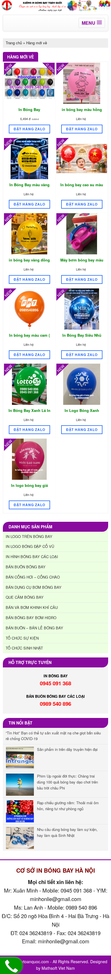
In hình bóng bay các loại (32, 556)
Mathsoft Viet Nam (58, 968)
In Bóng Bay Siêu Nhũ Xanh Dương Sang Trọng (82, 338)
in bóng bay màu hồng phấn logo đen (82, 112)
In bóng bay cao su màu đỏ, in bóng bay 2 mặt (81, 187)
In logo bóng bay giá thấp (29, 488)
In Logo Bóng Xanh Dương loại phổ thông (81, 413)
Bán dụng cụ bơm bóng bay (33, 587)
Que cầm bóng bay (25, 597)
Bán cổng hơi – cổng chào (33, 577)
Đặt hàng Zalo (29, 128)
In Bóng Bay (29, 109)
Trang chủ (14, 42)
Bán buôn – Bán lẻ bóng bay (34, 628)
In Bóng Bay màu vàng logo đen (29, 187)
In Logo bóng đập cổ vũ (30, 546)
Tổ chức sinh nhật (24, 648)
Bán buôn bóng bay (26, 566)
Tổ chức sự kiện (22, 638)
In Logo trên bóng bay (29, 536)
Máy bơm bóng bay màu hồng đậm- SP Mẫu (81, 263)
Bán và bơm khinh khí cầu (32, 607)
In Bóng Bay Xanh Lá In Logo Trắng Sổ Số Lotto (29, 413)
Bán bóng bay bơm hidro (31, 617)
